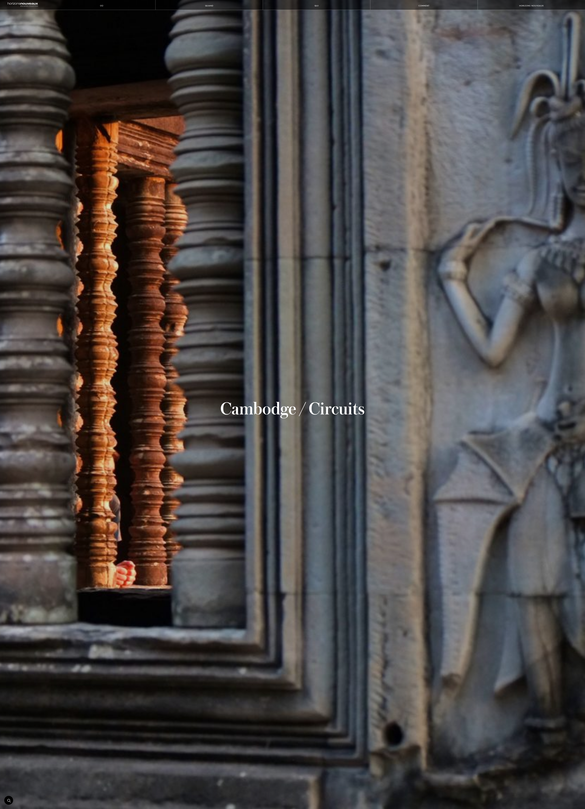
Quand (209, 5)
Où (101, 5)
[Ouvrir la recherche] (8, 800)
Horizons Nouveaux (531, 5)
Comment (423, 5)
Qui (317, 5)
